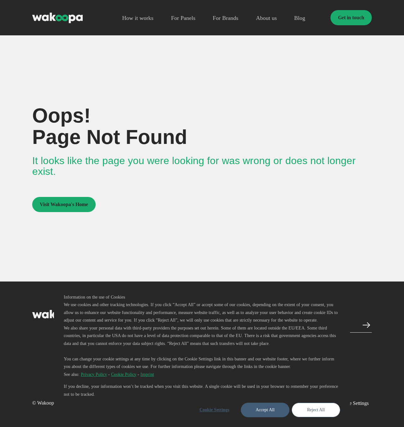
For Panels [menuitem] (183, 18)
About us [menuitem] (266, 18)
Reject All (316, 409)
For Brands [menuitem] (225, 18)
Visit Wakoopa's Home (64, 204)
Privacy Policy (94, 374)
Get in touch (351, 17)
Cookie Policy (123, 374)
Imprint (147, 374)
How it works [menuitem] (137, 18)
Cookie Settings (214, 409)
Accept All (265, 409)
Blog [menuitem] (299, 18)
